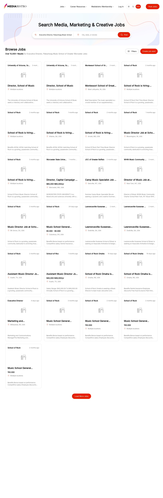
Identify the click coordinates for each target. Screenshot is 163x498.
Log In (121, 6)
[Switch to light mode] (129, 7)
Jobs (62, 6)
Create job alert (148, 51)
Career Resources (77, 6)
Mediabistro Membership (101, 6)
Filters (134, 51)
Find (126, 35)
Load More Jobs (81, 396)
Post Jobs (152, 6)
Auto (138, 6)
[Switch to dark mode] (133, 7)
